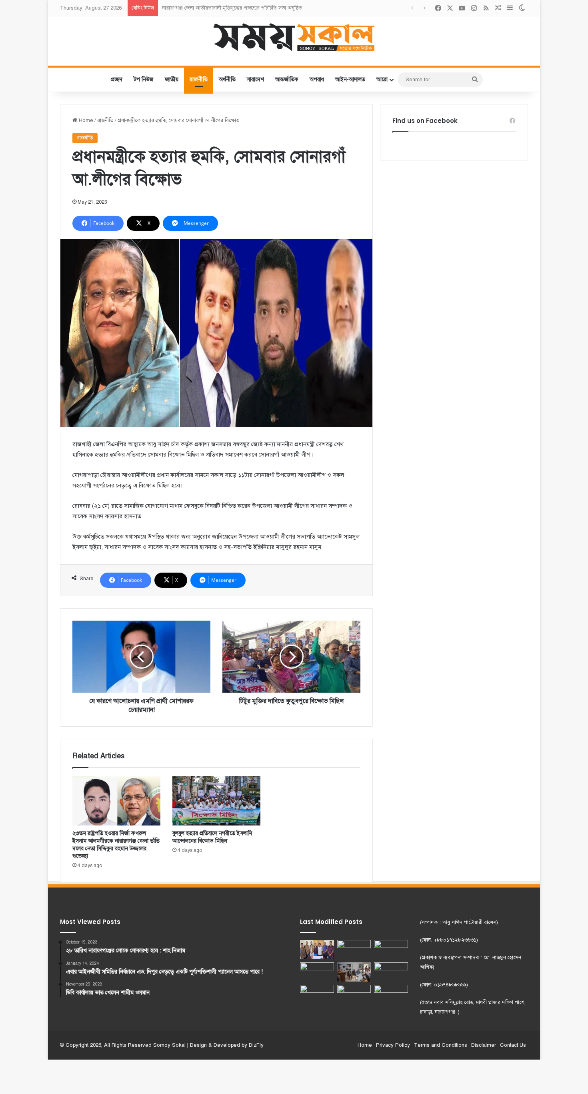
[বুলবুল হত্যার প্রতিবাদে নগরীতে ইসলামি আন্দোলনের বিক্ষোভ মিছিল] (216, 801)
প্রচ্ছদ (116, 79)
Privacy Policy (393, 1045)
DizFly (256, 1045)
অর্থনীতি (227, 79)
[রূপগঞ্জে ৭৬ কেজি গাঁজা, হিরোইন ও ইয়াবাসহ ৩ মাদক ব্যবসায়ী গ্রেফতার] (354, 994)
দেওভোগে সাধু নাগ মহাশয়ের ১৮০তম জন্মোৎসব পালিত (217, 8)
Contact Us (513, 1045)
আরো (382, 79)
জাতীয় (171, 79)
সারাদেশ (255, 79)
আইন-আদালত (350, 79)
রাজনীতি (199, 79)
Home (85, 120)
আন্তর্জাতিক (286, 79)
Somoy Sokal (169, 1045)
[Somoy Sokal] (294, 37)
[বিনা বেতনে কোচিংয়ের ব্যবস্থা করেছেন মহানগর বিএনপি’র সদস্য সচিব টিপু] (354, 972)
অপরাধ (317, 79)
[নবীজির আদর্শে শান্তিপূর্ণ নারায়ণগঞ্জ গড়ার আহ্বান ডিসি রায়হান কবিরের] (317, 994)
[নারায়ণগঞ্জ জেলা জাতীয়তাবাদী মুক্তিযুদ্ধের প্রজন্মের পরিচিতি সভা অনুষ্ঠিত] (354, 949)
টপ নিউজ (144, 79)
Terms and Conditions (440, 1045)
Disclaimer (483, 1045)
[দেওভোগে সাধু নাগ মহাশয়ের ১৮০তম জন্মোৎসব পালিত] (391, 949)
